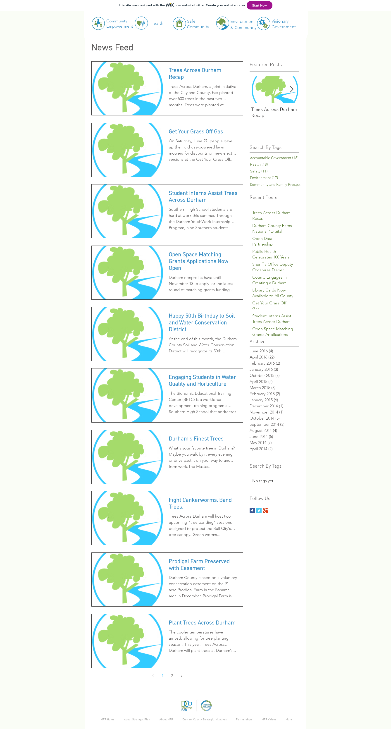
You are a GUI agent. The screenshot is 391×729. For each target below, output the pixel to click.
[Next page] (181, 676)
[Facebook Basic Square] (252, 510)
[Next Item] (291, 89)
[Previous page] (153, 676)
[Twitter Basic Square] (259, 510)
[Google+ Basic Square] (265, 510)
